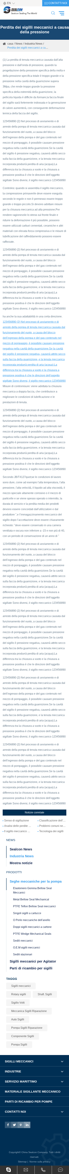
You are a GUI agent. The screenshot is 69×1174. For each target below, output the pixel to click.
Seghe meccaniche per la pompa (36, 881)
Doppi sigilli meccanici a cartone (32, 926)
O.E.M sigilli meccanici (26, 947)
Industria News (33, 43)
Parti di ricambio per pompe (28, 1101)
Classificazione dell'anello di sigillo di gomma (52, 820)
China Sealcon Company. (35, 1152)
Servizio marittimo (21, 1081)
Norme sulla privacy (39, 1161)
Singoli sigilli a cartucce (27, 913)
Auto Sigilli (17, 1019)
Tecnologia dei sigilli (51, 831)
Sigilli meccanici (21, 985)
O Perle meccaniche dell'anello (31, 920)
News (18, 43)
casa (10, 43)
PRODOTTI (14, 872)
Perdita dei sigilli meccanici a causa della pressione (38, 47)
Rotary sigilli (18, 994)
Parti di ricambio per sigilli (31, 968)
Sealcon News (21, 849)
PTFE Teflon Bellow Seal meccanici (34, 906)
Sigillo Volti (18, 1002)
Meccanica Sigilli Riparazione (29, 1011)
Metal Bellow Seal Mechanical (31, 899)
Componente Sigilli (22, 1036)
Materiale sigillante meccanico (32, 1091)
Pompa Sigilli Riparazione (26, 1027)
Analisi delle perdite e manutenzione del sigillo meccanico (17, 825)
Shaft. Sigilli (45, 994)
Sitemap (22, 1161)
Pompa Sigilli (19, 1044)
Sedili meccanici (23, 940)
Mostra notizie (21, 863)
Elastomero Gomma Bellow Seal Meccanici (32, 890)
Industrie (13, 1071)
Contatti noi (55, 3)
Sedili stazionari (22, 954)
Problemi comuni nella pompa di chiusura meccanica (52, 825)
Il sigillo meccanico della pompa (17, 831)
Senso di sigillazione (16, 820)
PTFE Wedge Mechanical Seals (32, 933)
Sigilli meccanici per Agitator (33, 961)
